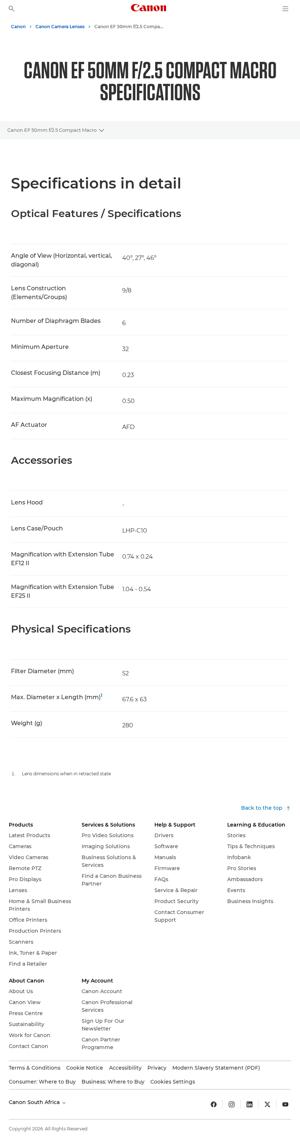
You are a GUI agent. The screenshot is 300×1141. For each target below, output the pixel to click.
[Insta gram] (232, 1104)
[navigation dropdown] (285, 9)
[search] (12, 9)
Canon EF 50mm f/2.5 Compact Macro (52, 130)
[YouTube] (285, 1104)
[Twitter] (267, 1104)
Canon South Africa (35, 1102)
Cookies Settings (172, 1081)
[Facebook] (214, 1104)
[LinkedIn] (249, 1104)
